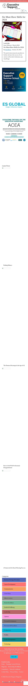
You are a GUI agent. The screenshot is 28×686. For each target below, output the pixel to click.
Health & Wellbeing (9, 607)
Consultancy (4, 669)
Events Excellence (9, 602)
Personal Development (10, 621)
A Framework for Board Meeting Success (14, 568)
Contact (21, 672)
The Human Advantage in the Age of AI (14, 365)
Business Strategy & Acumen (12, 580)
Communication (8, 589)
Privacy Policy (14, 672)
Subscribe (14, 656)
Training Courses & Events (13, 664)
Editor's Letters (8, 598)
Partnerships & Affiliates (14, 666)
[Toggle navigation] (22, 11)
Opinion (6, 616)
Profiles (6, 635)
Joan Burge (8, 49)
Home (3, 664)
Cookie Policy (5, 672)
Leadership (7, 43)
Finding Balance (7, 265)
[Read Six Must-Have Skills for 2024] (12, 31)
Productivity (7, 630)
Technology (7, 644)
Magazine (4, 666)
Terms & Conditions (15, 669)
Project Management (9, 639)
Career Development (9, 584)
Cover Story (7, 593)
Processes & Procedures (10, 625)
